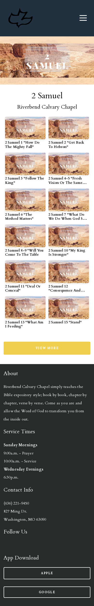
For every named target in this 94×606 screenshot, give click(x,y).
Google (47, 592)
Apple (47, 573)
